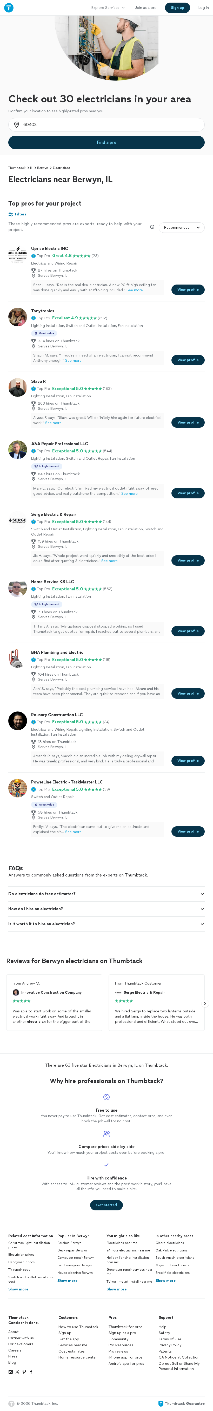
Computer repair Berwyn (76, 1258)
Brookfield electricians (173, 1273)
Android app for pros (126, 1363)
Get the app (68, 1339)
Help (163, 1327)
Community (118, 1339)
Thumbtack (16, 168)
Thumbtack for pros (126, 1327)
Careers (15, 1350)
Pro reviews (118, 1351)
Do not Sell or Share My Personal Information (179, 1366)
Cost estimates (71, 1351)
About (13, 1332)
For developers (20, 1344)
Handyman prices (21, 1262)
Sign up (64, 1333)
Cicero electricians (170, 1243)
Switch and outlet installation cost (31, 1279)
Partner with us (21, 1338)
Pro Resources (121, 1345)
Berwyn (42, 168)
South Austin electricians (175, 1258)
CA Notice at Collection (179, 1357)
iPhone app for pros (126, 1357)
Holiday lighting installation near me (127, 1260)
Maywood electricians (172, 1265)
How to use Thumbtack (78, 1327)
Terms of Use (170, 1339)
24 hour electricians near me (128, 1250)
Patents (165, 1351)
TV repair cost (19, 1269)
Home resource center (77, 1357)
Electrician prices (21, 1254)
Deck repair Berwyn (72, 1250)
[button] (40, 256)
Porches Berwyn (69, 1243)
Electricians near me (121, 1243)
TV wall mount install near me (129, 1281)
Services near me (72, 1345)
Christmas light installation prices (29, 1245)
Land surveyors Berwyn (74, 1265)
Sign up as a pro (122, 1333)
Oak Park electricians (171, 1250)
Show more (18, 1289)
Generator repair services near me (129, 1272)
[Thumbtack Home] (9, 7)
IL (31, 168)
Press (12, 1356)
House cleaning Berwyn (75, 1273)
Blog (12, 1362)
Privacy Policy (170, 1345)
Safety (164, 1333)
